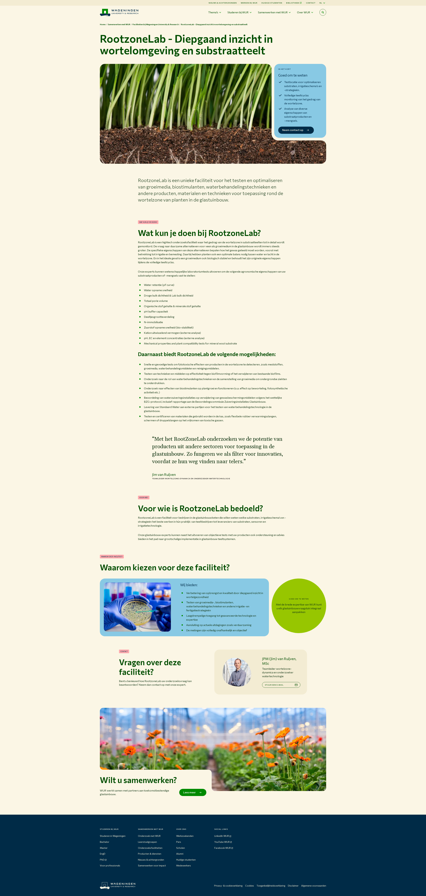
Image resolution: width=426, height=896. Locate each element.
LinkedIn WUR (221, 835)
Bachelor (104, 841)
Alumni (179, 853)
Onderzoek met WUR (149, 835)
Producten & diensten (149, 853)
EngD (102, 853)
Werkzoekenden (185, 835)
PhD (102, 859)
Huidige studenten (271, 3)
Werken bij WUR (249, 3)
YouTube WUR (222, 841)
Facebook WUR (222, 847)
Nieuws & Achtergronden (223, 3)
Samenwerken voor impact (152, 865)
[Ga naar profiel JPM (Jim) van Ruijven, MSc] (237, 672)
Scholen (180, 847)
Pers (178, 841)
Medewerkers (183, 865)
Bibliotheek (292, 3)
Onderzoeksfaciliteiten (150, 847)
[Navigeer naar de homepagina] (119, 12)
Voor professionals (110, 865)
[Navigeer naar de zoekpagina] (323, 12)
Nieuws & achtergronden (151, 859)
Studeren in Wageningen (112, 835)
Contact (311, 3)
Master (103, 847)
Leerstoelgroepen (147, 841)
